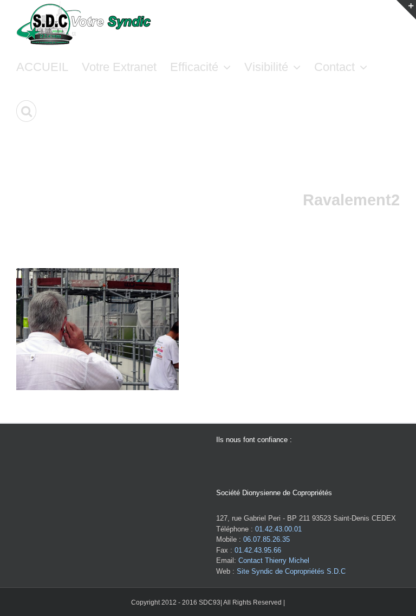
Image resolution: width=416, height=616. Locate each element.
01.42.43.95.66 (258, 550)
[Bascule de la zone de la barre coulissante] (406, 10)
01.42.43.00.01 (278, 529)
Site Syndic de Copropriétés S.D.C (291, 571)
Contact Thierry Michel (273, 560)
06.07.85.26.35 (266, 539)
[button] (26, 111)
